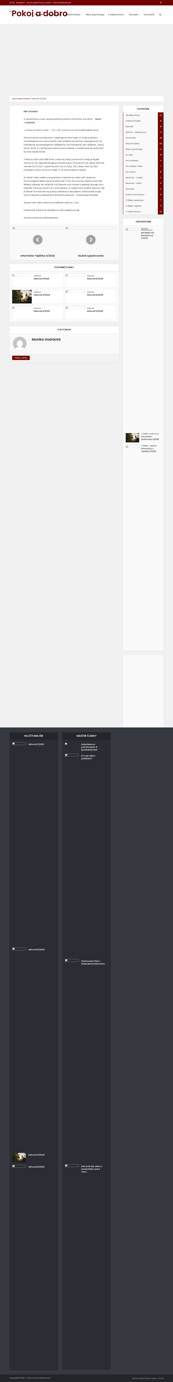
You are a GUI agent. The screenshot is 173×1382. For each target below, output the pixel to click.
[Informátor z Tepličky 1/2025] (133, 546)
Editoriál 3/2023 (95, 311)
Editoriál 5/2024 (95, 278)
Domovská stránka (21, 98)
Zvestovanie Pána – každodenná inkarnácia (93, 962)
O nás (12, 2)
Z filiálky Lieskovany (150, 433)
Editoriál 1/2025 (41, 278)
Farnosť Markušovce (62, 2)
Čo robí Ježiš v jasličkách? (88, 757)
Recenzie (133, 14)
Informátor (149, 14)
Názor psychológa (95, 14)
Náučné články (73, 14)
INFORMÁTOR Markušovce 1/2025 (147, 235)
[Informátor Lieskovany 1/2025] (133, 437)
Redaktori (20, 2)
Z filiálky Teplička (149, 445)
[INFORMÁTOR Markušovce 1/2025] (133, 329)
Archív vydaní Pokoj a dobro (39, 2)
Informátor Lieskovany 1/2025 (150, 438)
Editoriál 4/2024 (42, 295)
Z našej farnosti (115, 14)
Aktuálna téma (54, 14)
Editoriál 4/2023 (42, 311)
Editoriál (39, 14)
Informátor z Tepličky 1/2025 (148, 450)
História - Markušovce (146, 229)
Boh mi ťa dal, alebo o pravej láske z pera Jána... (91, 1169)
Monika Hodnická (90, 61)
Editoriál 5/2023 (95, 295)
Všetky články (21, 358)
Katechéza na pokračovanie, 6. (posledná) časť (89, 747)
